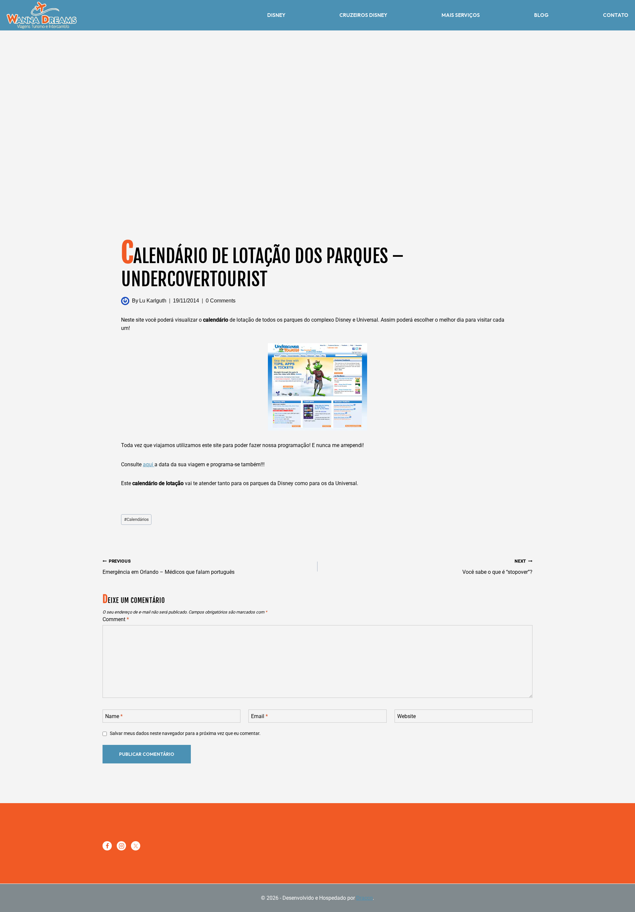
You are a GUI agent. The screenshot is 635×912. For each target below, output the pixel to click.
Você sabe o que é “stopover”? (497, 567)
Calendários (136, 519)
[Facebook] (107, 845)
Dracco (364, 898)
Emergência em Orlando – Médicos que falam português (168, 567)
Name (114, 716)
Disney (276, 15)
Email (259, 716)
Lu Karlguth (152, 300)
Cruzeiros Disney (363, 15)
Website (406, 716)
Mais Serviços (461, 15)
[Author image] (125, 301)
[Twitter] (135, 845)
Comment (116, 619)
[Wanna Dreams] (42, 15)
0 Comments (220, 300)
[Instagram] (121, 845)
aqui (148, 464)
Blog (541, 15)
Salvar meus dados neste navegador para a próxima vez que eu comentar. (185, 733)
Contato (615, 15)
